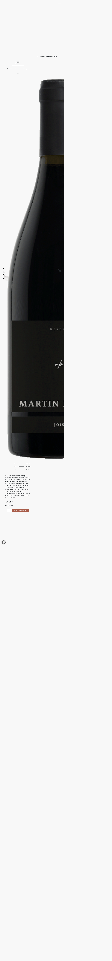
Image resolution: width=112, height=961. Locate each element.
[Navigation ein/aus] (59, 4)
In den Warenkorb (21, 510)
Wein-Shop (60, 276)
